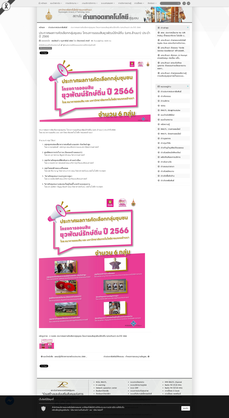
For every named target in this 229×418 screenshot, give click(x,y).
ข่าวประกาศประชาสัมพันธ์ (170, 91)
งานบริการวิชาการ (89, 3)
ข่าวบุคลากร (165, 138)
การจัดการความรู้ (124, 3)
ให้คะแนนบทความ (45, 48)
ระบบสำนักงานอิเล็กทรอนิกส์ (141, 393)
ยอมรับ (185, 408)
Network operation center (106, 388)
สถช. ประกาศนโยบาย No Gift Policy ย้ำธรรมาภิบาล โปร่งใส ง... (171, 34)
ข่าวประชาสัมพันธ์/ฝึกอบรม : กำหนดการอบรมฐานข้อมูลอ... (126, 356)
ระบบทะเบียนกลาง (137, 382)
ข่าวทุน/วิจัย (165, 143)
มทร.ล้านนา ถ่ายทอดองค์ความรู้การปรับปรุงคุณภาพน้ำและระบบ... (171, 74)
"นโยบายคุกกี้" (98, 410)
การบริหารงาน (71, 3)
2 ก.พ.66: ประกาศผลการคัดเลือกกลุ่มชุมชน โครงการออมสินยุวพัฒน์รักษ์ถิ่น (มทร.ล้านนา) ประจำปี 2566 (88, 336)
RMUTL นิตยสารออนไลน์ (170, 133)
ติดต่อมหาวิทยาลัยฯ (103, 393)
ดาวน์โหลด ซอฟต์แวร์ (173, 393)
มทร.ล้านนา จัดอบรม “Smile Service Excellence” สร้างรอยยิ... (171, 49)
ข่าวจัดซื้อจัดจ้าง (167, 175)
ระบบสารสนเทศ (107, 3)
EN (189, 3)
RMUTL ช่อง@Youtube (170, 110)
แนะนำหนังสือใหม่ (167, 114)
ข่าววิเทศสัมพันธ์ (167, 180)
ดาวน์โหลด (138, 3)
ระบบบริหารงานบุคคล (138, 385)
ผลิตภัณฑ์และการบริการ (170, 157)
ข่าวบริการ (164, 100)
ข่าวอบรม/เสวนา (167, 166)
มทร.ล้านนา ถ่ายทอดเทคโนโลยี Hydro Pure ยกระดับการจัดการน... (171, 41)
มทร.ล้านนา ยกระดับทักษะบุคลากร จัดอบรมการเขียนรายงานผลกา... (171, 65)
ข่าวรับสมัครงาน (167, 171)
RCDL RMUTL (101, 382)
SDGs (162, 105)
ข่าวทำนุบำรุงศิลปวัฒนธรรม (172, 147)
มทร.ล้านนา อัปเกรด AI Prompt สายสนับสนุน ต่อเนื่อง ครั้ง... (172, 57)
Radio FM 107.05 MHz (173, 388)
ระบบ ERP (134, 388)
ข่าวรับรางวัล (165, 161)
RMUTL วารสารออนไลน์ (170, 129)
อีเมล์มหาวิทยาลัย (102, 390)
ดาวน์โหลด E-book (172, 390)
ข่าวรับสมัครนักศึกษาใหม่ (170, 152)
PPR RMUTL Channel (173, 382)
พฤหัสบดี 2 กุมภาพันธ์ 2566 (62, 40)
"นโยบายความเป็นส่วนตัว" (79, 410)
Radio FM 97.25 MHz (173, 385)
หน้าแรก (43, 3)
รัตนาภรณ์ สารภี (83, 40)
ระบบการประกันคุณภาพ (139, 390)
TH (184, 3)
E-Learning (100, 385)
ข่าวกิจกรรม (165, 96)
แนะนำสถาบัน (55, 3)
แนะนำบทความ (166, 119)
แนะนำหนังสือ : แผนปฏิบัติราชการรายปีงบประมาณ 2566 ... (65, 356)
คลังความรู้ (165, 124)
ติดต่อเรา (151, 3)
